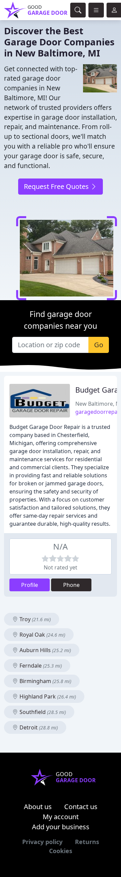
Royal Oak (41, 634)
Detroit (38, 727)
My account (61, 816)
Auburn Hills (44, 650)
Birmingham (44, 681)
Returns (87, 842)
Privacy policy (42, 842)
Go (98, 344)
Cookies (60, 851)
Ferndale (40, 665)
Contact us (80, 806)
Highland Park (47, 696)
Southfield (42, 712)
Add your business (60, 826)
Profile (29, 585)
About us (38, 806)
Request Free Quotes (57, 186)
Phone (71, 585)
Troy (34, 619)
